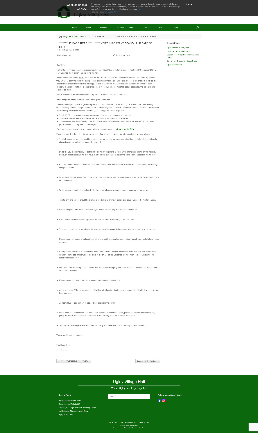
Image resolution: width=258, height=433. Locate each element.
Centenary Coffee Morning (147, 361)
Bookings (104, 27)
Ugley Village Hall (132, 425)
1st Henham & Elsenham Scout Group (182, 61)
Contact (175, 27)
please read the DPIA (125, 129)
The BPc (124, 428)
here (140, 9)
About (88, 27)
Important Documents (125, 27)
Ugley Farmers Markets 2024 (178, 51)
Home (74, 27)
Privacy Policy (144, 422)
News (160, 27)
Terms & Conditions (128, 422)
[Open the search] (198, 27)
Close (189, 4)
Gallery (146, 27)
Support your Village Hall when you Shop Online (77, 407)
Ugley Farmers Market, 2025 (178, 47)
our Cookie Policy (111, 12)
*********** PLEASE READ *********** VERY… (73, 361)
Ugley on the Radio (174, 64)
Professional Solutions (137, 428)
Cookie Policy (113, 422)
